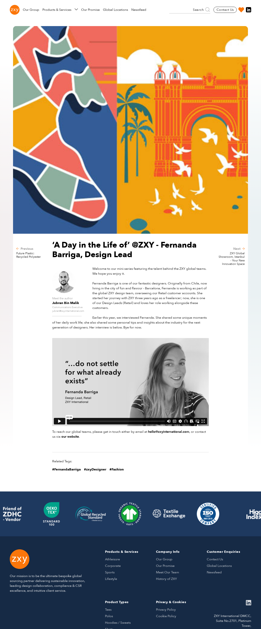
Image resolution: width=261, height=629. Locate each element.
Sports (110, 572)
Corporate (113, 566)
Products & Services (56, 10)
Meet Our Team (167, 572)
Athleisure (112, 559)
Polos (109, 616)
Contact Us (225, 10)
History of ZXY (166, 579)
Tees (108, 609)
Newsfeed (138, 10)
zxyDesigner (96, 469)
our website (70, 436)
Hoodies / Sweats (118, 622)
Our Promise (90, 10)
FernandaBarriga (67, 469)
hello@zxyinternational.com (168, 432)
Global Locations (115, 10)
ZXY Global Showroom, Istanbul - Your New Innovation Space (232, 258)
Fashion (118, 469)
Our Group (31, 10)
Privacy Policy (166, 609)
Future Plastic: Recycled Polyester (28, 255)
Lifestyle (111, 579)
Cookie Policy (166, 616)
